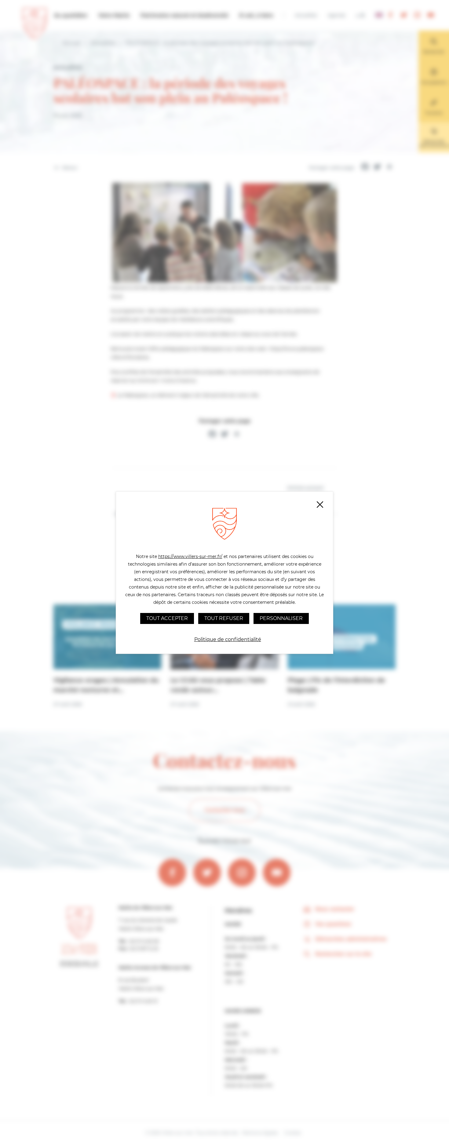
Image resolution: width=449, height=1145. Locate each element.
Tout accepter (167, 618)
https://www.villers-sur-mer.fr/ (190, 556)
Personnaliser (281, 618)
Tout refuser (223, 618)
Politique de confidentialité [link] (227, 639)
